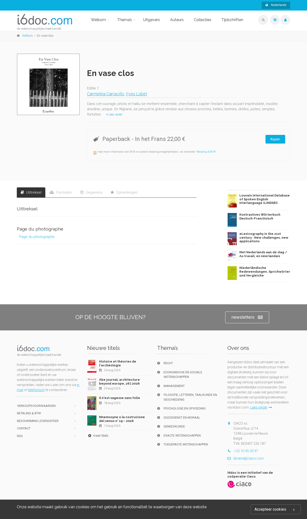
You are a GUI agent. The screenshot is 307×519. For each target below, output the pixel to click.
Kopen (275, 139)
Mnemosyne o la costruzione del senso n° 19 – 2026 (122, 419)
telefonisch (36, 390)
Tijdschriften (232, 19)
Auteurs (177, 19)
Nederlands (278, 5)
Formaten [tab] (63, 192)
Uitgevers (151, 19)
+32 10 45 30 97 (245, 451)
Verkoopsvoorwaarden (36, 406)
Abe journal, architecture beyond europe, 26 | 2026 (119, 381)
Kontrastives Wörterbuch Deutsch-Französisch (259, 216)
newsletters (242, 317)
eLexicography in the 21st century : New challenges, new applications (263, 237)
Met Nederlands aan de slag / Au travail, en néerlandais (263, 254)
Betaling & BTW (206, 151)
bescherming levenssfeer (38, 421)
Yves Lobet (136, 93)
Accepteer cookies (270, 509)
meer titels (100, 436)
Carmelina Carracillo (105, 93)
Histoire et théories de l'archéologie (117, 363)
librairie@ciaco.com (248, 458)
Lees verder (115, 114)
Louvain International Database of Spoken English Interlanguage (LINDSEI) (264, 199)
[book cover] (48, 84)
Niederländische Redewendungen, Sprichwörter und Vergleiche (264, 271)
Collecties (202, 19)
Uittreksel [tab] (33, 192)
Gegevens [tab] (93, 192)
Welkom (98, 19)
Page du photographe (37, 237)
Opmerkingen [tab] (126, 192)
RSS (20, 436)
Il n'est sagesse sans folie (119, 398)
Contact (23, 428)
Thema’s (124, 19)
